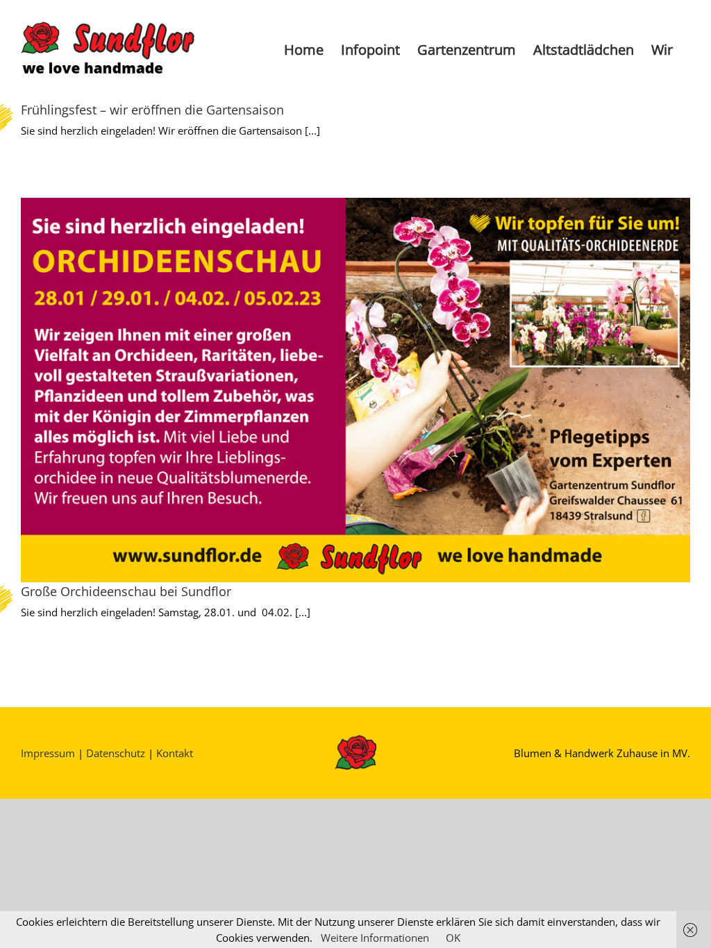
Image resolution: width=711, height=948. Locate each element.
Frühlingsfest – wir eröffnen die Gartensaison (152, 109)
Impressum (48, 753)
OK (453, 938)
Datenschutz (115, 753)
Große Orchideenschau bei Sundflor (126, 591)
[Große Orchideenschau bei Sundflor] (355, 390)
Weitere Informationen (375, 938)
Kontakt (174, 753)
